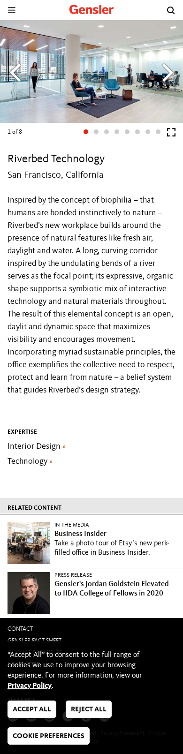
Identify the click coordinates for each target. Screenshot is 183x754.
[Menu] (11, 10)
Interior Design (37, 446)
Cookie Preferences (48, 736)
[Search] (170, 10)
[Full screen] (171, 134)
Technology (30, 461)
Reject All (89, 709)
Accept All (32, 709)
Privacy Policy (30, 686)
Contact (20, 629)
